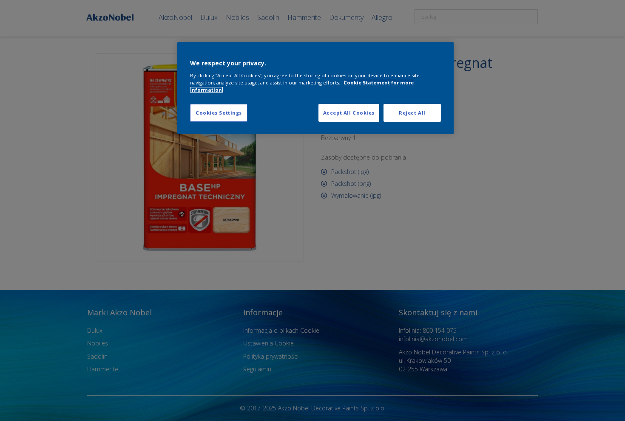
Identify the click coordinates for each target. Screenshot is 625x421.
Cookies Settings (219, 112)
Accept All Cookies (349, 112)
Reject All (412, 112)
